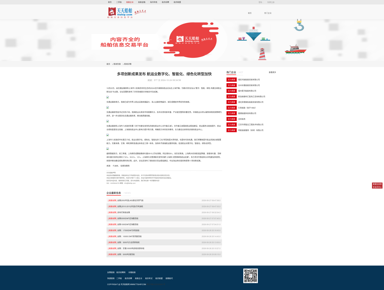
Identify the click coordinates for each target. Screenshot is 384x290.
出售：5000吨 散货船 (121, 254)
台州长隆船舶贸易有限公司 (249, 85)
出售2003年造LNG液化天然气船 (125, 200)
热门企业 (268, 13)
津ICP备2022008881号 (155, 284)
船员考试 (148, 278)
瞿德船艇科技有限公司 (247, 113)
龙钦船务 (241, 119)
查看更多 (272, 72)
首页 (110, 2)
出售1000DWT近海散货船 (123, 224)
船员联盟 (177, 2)
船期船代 (169, 278)
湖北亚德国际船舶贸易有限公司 (250, 102)
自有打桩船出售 (119, 212)
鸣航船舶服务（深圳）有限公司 (250, 130)
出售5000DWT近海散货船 (123, 218)
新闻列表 (117, 64)
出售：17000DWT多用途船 (123, 230)
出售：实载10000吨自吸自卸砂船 (126, 248)
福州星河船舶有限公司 (247, 90)
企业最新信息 (113, 193)
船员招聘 (165, 2)
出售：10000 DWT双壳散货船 (125, 236)
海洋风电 (153, 2)
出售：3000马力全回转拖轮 (124, 242)
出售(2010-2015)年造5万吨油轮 (125, 206)
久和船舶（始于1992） (247, 107)
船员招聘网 (120, 272)
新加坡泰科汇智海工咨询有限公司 (251, 96)
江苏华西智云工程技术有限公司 (250, 124)
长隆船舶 (132, 272)
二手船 (119, 2)
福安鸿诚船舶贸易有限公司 (249, 79)
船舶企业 (130, 2)
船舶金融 (141, 2)
